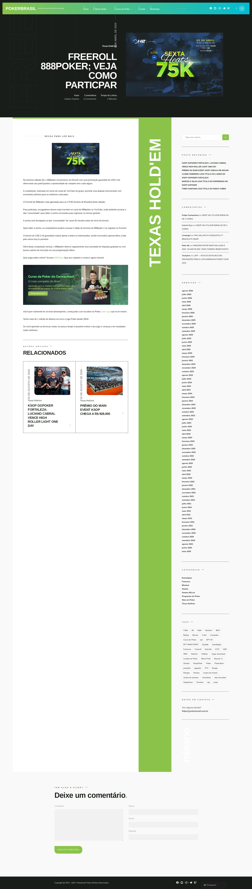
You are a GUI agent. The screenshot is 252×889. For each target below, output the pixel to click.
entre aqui (106, 311)
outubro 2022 (188, 456)
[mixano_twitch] (229, 9)
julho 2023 (186, 423)
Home (86, 9)
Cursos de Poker (122, 9)
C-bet (204, 635)
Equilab (205, 644)
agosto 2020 (187, 544)
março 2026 (187, 309)
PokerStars (219, 663)
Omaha (185, 589)
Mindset (185, 585)
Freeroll (198, 649)
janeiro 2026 (187, 316)
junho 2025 (187, 342)
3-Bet (185, 630)
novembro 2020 (189, 533)
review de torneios (191, 677)
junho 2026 (187, 298)
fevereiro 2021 (188, 522)
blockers (208, 630)
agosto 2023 (187, 419)
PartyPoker (197, 663)
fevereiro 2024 (188, 397)
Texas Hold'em (109, 46)
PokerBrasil (21, 8)
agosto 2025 (187, 335)
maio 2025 (186, 346)
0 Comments (90, 99)
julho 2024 (186, 379)
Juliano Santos (71, 99)
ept (201, 640)
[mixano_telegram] (224, 9)
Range (214, 668)
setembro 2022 (188, 460)
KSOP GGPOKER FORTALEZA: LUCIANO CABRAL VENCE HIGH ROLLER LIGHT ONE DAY (43, 415)
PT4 (206, 668)
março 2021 (187, 518)
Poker (208, 663)
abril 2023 (186, 434)
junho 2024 (187, 382)
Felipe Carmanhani (190, 215)
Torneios (199, 682)
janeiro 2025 (187, 360)
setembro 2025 (188, 331)
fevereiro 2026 (188, 313)
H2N (225, 649)
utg (208, 682)
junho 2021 (187, 507)
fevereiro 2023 (188, 441)
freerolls (208, 649)
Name (131, 806)
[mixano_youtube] (215, 9)
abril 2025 (186, 349)
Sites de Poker (188, 600)
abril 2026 (186, 305)
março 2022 (187, 478)
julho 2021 (186, 504)
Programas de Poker (191, 596)
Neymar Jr (218, 659)
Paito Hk (185, 245)
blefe (200, 630)
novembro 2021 (189, 493)
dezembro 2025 (188, 320)
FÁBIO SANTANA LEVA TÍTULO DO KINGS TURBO (204, 189)
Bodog (186, 635)
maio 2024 (186, 386)
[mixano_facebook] (211, 9)
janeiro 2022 (187, 485)
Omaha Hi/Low (188, 592)
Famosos (186, 581)
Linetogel (186, 235)
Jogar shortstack (218, 654)
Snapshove (188, 682)
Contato (141, 9)
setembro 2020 (188, 540)
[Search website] (242, 9)
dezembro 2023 (188, 404)
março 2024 (187, 393)
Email (131, 818)
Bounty (195, 635)
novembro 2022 (189, 452)
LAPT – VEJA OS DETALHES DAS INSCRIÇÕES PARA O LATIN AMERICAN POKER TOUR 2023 (205, 259)
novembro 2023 (189, 408)
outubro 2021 (188, 496)
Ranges (186, 673)
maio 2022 (186, 471)
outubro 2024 (188, 371)
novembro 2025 (189, 324)
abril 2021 (186, 515)
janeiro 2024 (187, 401)
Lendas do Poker (190, 659)
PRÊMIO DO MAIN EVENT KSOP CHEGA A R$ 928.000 (95, 409)
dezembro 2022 (188, 449)
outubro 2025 (188, 327)
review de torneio (210, 673)
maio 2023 (186, 430)
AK (192, 630)
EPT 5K (209, 640)
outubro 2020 (188, 537)
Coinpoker (214, 635)
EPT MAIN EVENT (191, 644)
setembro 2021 (188, 500)
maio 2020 (186, 551)
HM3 (185, 654)
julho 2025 (186, 338)
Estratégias (187, 578)
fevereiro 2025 (188, 357)
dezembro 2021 (188, 489)
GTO (217, 649)
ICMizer (204, 654)
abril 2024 (186, 390)
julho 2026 (186, 294)
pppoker (197, 668)
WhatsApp (155, 9)
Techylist (186, 256)
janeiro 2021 (187, 526)
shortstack (206, 677)
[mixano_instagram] (220, 9)
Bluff (218, 630)
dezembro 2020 (188, 529)
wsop (215, 682)
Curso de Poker (189, 640)
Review (196, 673)
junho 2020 (187, 548)
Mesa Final (205, 659)
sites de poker (220, 677)
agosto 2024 (187, 375)
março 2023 (187, 438)
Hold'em (194, 654)
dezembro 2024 (188, 364)
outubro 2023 (188, 412)
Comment (59, 806)
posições (187, 668)
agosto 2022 (187, 463)
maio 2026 (186, 302)
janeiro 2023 (187, 445)
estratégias (216, 644)
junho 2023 (187, 426)
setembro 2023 (188, 415)
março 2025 (187, 353)
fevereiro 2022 (188, 482)
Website (132, 831)
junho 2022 (187, 467)
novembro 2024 (189, 368)
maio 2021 (186, 511)
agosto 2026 (187, 291)
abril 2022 (186, 474)
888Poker (58, 258)
